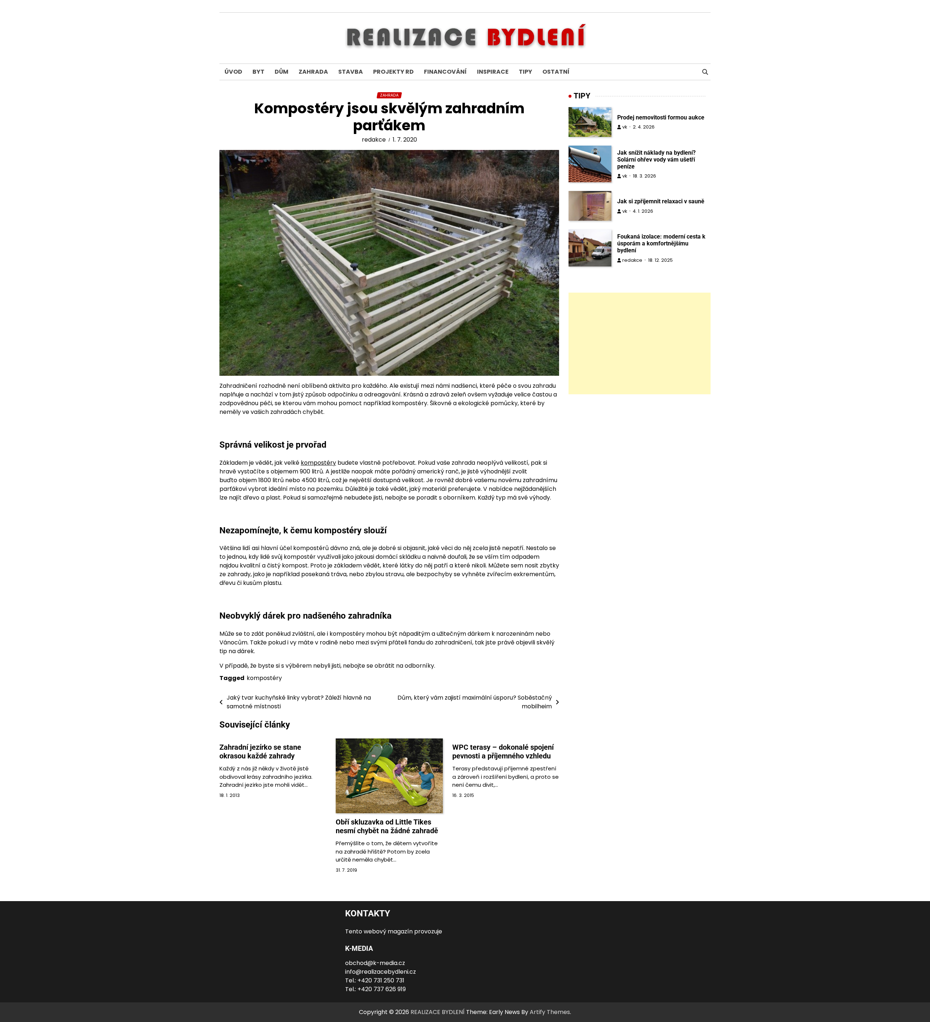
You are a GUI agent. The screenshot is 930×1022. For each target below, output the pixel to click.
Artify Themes (550, 1012)
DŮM (281, 72)
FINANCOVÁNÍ (445, 72)
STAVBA (350, 72)
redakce (374, 139)
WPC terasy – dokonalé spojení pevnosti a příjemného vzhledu (503, 751)
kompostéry (318, 463)
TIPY (525, 72)
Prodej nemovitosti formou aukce (660, 117)
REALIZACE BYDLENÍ (438, 1012)
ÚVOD (233, 72)
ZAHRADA (313, 72)
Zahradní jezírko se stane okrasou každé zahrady (260, 751)
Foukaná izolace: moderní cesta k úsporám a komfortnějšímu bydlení (661, 243)
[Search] (705, 71)
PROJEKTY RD (393, 72)
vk (624, 127)
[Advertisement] (640, 343)
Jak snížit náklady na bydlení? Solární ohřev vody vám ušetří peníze (656, 159)
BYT (258, 72)
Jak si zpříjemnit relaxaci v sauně (660, 201)
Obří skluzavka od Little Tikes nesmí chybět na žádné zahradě (387, 826)
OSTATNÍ (556, 72)
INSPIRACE (493, 72)
